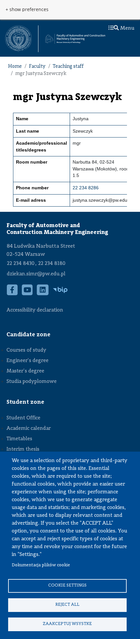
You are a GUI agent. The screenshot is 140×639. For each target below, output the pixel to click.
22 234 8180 (51, 263)
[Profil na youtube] (27, 293)
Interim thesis (23, 449)
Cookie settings (67, 585)
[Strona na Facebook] (12, 293)
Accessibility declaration (35, 310)
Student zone (25, 402)
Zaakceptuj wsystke (67, 624)
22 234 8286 (86, 187)
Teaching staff (68, 66)
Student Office (23, 418)
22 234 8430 (21, 263)
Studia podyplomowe (32, 381)
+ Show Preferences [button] (27, 9)
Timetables (19, 439)
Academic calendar (29, 428)
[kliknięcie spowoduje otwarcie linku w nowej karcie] (18, 38)
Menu (126, 28)
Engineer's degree (28, 360)
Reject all (67, 605)
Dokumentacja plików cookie (41, 565)
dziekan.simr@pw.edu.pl (36, 274)
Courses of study (26, 350)
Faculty (37, 66)
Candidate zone (28, 335)
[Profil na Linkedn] (42, 293)
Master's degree (25, 371)
